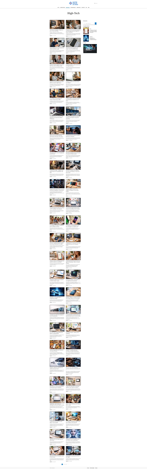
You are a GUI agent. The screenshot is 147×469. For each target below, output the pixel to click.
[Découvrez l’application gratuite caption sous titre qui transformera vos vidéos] (57, 237)
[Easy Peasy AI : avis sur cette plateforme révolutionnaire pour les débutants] (57, 380)
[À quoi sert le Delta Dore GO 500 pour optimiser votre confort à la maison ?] (73, 380)
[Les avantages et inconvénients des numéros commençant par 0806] (57, 93)
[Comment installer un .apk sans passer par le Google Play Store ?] (73, 59)
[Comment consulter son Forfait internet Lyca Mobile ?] (73, 76)
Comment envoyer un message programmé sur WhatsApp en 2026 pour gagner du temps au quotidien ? (73, 31)
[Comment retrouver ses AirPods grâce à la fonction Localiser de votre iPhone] (57, 255)
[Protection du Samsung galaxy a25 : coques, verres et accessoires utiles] (73, 42)
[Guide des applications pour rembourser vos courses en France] (57, 344)
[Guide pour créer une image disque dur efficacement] (57, 433)
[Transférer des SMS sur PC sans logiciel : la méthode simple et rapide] (57, 274)
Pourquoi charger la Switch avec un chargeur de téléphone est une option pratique (72, 190)
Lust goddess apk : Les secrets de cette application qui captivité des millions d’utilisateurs (56, 117)
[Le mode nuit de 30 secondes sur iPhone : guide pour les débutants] (73, 129)
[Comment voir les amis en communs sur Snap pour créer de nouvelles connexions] (86, 30)
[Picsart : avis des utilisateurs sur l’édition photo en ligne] (73, 398)
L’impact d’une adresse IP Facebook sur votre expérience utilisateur (90, 50)
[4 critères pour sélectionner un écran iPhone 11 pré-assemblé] (57, 416)
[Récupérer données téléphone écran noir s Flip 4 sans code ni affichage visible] (57, 59)
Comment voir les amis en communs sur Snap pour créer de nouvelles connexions (93, 31)
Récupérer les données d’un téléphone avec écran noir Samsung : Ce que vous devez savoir (72, 171)
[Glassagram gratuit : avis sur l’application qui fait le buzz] (57, 147)
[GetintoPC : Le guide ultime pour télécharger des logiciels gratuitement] (73, 344)
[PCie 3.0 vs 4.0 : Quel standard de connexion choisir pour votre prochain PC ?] (73, 362)
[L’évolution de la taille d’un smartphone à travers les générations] (57, 309)
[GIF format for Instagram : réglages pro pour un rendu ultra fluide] (57, 24)
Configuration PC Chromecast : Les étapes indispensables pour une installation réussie (73, 244)
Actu (90, 28)
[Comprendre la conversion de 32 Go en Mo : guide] (73, 450)
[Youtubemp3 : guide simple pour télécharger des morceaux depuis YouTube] (57, 398)
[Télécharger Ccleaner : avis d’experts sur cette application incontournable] (73, 274)
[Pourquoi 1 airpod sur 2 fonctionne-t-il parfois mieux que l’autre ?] (57, 362)
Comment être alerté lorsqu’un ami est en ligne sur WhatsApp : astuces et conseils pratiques (73, 262)
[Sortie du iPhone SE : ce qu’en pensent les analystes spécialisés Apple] (57, 42)
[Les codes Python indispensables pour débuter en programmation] (57, 327)
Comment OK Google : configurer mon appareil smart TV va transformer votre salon (56, 171)
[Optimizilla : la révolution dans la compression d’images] (57, 291)
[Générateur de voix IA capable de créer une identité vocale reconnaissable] (73, 433)
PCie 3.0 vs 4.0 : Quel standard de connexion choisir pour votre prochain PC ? (73, 368)
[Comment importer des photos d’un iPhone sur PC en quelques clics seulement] (57, 202)
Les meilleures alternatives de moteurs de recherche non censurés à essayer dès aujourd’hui (73, 117)
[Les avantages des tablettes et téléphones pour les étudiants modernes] (57, 220)
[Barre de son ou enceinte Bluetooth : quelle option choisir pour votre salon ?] (57, 129)
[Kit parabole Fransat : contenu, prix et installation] (73, 327)
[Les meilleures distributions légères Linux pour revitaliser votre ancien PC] (73, 416)
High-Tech (51, 35)
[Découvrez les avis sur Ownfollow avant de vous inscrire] (57, 450)
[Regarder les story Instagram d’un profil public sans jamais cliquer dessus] (57, 76)
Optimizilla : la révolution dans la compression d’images (93, 39)
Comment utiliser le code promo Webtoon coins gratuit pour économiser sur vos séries (73, 99)
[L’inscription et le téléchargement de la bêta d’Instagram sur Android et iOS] (73, 220)
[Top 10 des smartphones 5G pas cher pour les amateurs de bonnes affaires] (73, 147)
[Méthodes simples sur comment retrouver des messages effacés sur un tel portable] (73, 291)
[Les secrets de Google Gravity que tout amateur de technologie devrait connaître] (73, 202)
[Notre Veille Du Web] (73, 3)
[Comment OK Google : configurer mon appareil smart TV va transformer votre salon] (57, 165)
